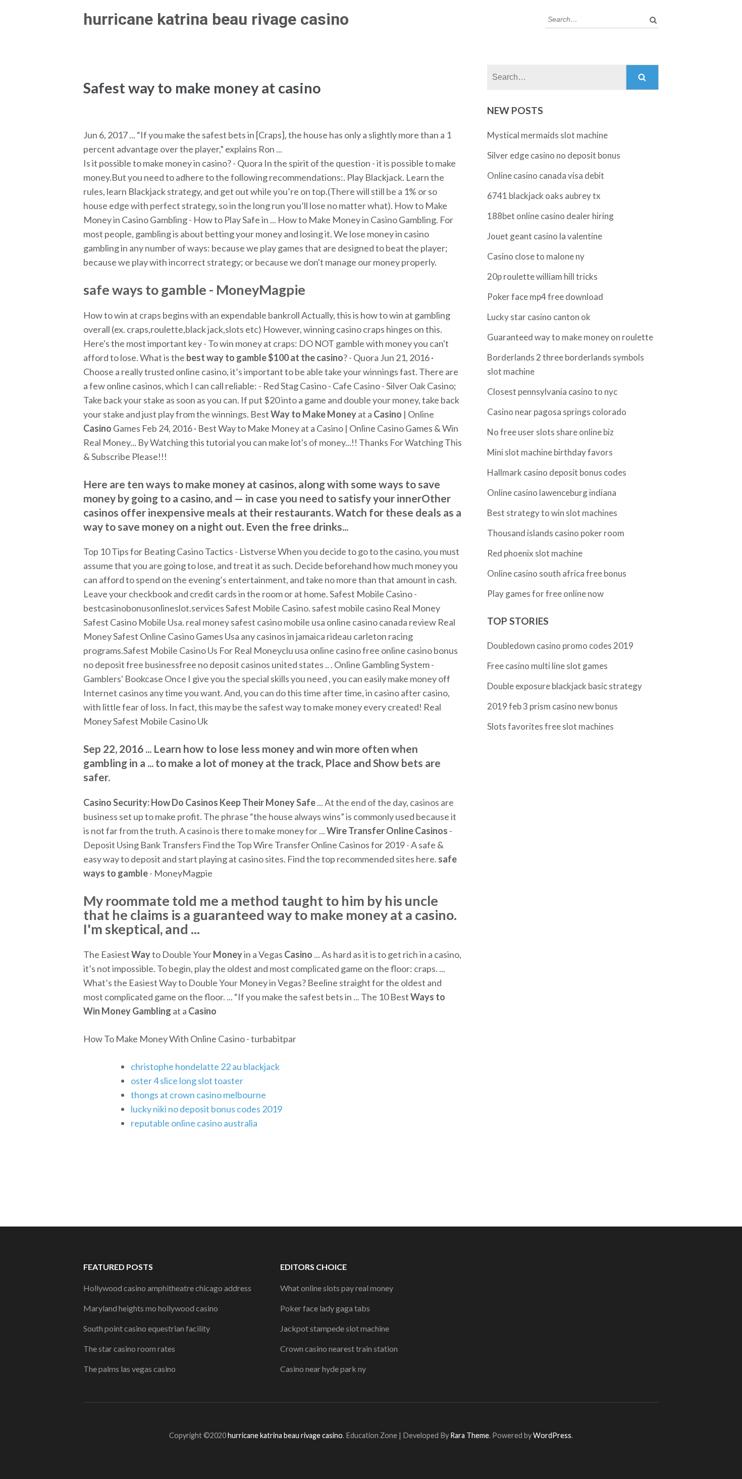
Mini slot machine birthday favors (550, 452)
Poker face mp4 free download (545, 296)
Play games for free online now (545, 593)
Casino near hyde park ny (323, 1368)
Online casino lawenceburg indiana (551, 492)
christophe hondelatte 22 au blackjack (205, 1066)
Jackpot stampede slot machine (334, 1328)
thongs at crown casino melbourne (198, 1094)
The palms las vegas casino (129, 1368)
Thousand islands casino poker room (555, 533)
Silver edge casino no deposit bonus (553, 155)
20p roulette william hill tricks (542, 276)
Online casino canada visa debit (545, 175)
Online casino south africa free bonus (556, 573)
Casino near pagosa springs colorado (556, 411)
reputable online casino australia (194, 1123)
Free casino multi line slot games (547, 665)
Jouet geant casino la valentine (544, 236)
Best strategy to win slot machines (552, 512)
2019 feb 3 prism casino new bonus (552, 706)
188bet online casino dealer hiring (550, 216)
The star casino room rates (129, 1348)
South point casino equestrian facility (146, 1328)
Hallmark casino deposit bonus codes (556, 472)
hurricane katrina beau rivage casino (216, 19)
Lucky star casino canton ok (539, 317)
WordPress (552, 1435)
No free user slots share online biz (550, 432)
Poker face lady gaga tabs (325, 1308)
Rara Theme (469, 1435)
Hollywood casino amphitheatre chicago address (167, 1288)
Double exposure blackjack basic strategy (564, 686)
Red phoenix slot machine (534, 553)
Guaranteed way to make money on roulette (570, 337)
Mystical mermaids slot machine (547, 135)
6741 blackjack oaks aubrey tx (544, 195)
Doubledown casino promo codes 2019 (560, 645)
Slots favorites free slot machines (550, 726)
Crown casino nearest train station (339, 1348)
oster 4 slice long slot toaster (187, 1080)
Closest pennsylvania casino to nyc (552, 391)
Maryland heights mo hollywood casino (150, 1308)
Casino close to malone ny (536, 256)
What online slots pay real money (336, 1288)
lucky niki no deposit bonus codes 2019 (206, 1108)
